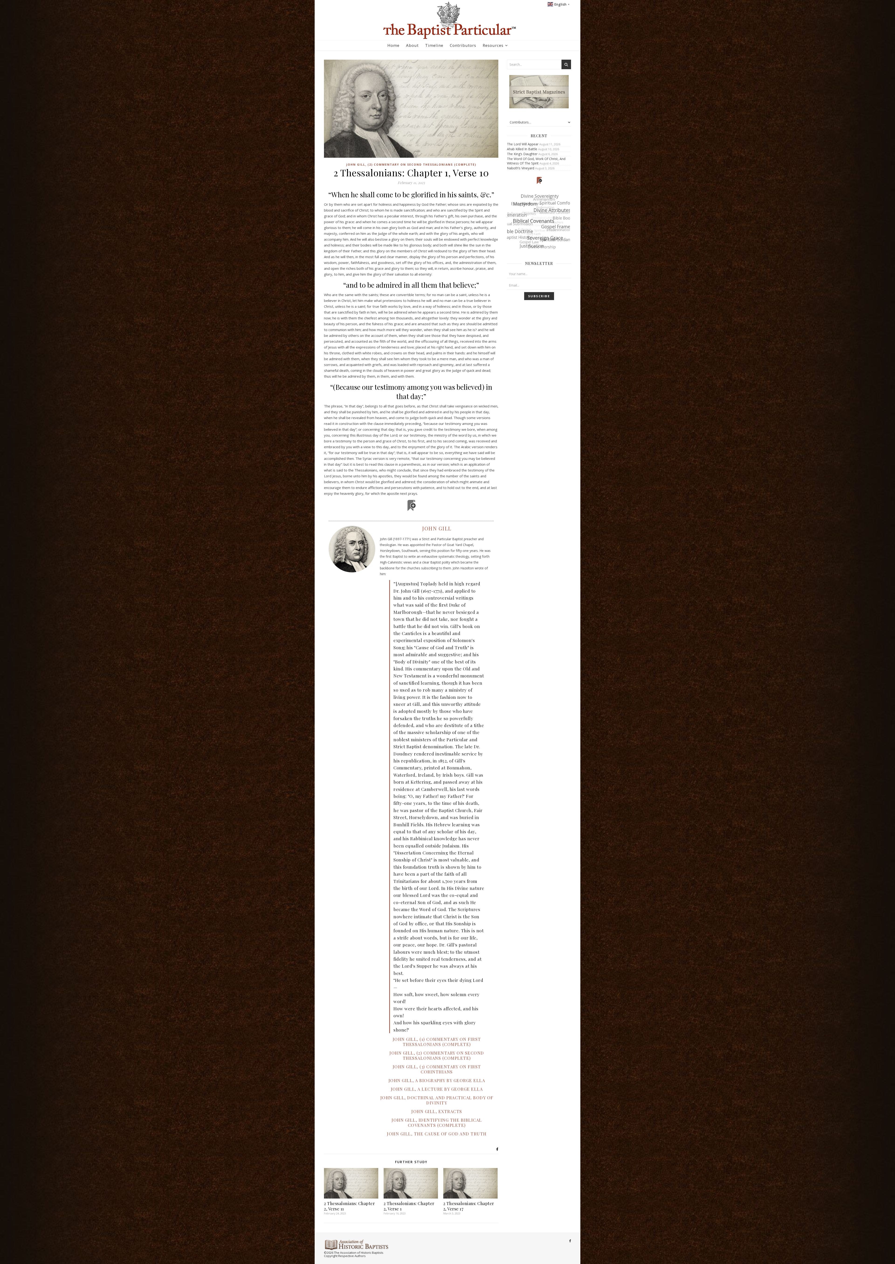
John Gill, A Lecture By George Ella (437, 1089)
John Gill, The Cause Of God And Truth (437, 1134)
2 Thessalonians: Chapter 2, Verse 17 (468, 1206)
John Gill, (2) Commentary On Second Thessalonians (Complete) (411, 165)
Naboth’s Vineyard (520, 168)
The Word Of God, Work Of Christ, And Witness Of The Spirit (536, 161)
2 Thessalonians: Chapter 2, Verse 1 (409, 1206)
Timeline (434, 45)
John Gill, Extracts (436, 1111)
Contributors (463, 45)
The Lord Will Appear (522, 144)
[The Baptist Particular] (447, 20)
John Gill (436, 528)
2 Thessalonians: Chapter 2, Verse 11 (349, 1206)
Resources (493, 45)
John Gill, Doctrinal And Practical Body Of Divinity (436, 1100)
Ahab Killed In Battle (522, 149)
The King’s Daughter (522, 154)
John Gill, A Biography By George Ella (437, 1080)
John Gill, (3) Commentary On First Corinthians (437, 1069)
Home (393, 45)
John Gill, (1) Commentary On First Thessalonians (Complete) (437, 1041)
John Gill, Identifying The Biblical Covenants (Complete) (437, 1122)
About (412, 45)
